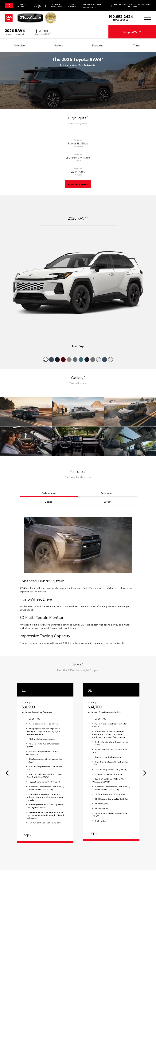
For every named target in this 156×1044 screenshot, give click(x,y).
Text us (9, 5)
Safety (107, 501)
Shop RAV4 (130, 32)
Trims (136, 45)
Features (97, 45)
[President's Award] (50, 18)
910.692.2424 (23, 5)
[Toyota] (9, 18)
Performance (49, 492)
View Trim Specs (78, 184)
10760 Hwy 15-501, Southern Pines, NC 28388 (133, 5)
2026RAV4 (15, 30)
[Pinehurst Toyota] (30, 18)
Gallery (58, 45)
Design (49, 501)
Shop (26, 834)
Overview (19, 45)
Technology (107, 492)
